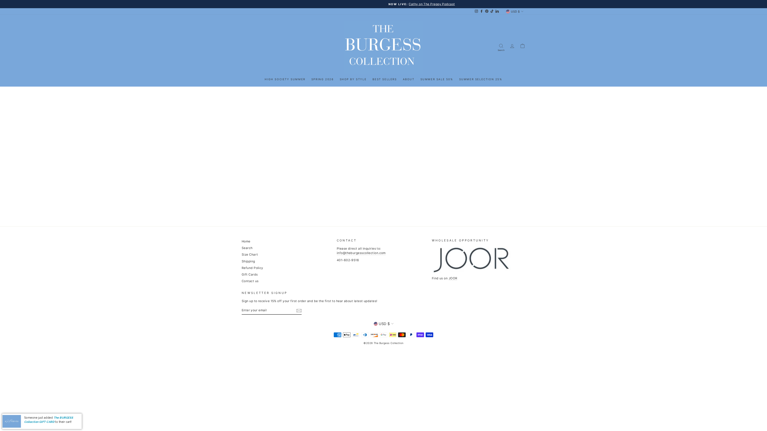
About (408, 79)
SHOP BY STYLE (353, 79)
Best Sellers (385, 79)
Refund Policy (252, 268)
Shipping (248, 261)
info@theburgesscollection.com (361, 253)
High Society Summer (285, 79)
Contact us (250, 281)
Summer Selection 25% (480, 79)
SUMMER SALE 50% (436, 79)
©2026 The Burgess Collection (383, 343)
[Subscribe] (299, 310)
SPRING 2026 (322, 79)
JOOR (453, 278)
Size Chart (250, 254)
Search (247, 248)
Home (246, 241)
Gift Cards (250, 274)
